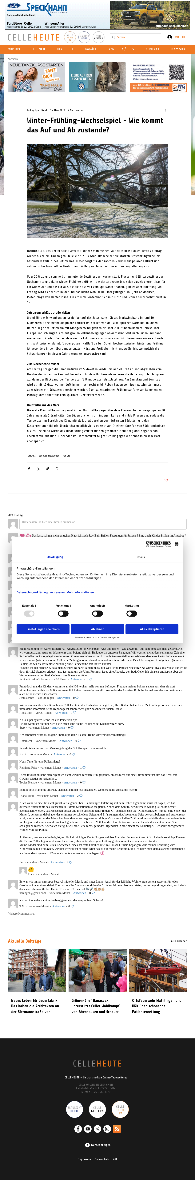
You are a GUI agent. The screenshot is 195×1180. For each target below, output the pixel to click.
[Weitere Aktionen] (165, 110)
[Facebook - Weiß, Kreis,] (78, 1129)
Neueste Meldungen (49, 455)
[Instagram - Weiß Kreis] (107, 1129)
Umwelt (32, 455)
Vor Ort (66, 455)
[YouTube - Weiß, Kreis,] (88, 1129)
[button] (92, 49)
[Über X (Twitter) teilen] (38, 468)
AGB (115, 1159)
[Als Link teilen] (47, 468)
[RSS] (117, 1129)
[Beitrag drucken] (57, 468)
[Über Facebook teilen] (29, 468)
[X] (97, 1129)
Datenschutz (102, 1159)
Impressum (84, 1159)
